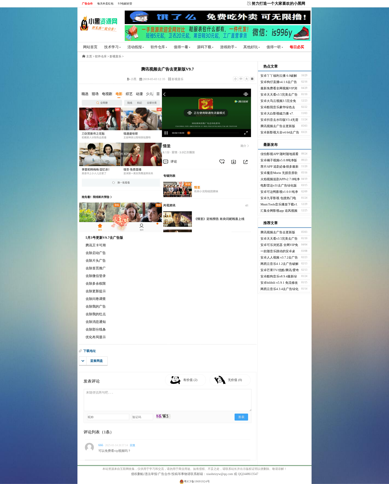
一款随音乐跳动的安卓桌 (277, 251)
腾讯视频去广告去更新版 (277, 126)
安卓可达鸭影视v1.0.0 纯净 (279, 192)
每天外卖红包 (105, 3)
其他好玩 (250, 47)
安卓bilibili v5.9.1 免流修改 (279, 282)
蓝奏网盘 (96, 360)
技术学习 (111, 47)
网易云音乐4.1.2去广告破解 (279, 264)
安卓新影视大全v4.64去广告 (279, 132)
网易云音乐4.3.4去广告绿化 (279, 289)
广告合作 (87, 3)
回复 (132, 445)
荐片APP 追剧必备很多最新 (279, 166)
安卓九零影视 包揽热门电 (278, 198)
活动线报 (134, 47)
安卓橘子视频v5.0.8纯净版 (278, 160)
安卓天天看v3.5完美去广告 (279, 94)
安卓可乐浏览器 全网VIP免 (279, 245)
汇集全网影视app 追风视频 (278, 210)
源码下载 (204, 47)
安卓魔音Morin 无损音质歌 (279, 173)
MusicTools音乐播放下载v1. (279, 204)
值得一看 (181, 47)
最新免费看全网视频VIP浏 (278, 88)
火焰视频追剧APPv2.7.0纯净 (280, 179)
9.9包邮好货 (125, 3)
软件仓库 (158, 47)
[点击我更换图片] (163, 416)
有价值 (190, 380)
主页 (89, 56)
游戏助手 (227, 47)
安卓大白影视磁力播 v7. (277, 113)
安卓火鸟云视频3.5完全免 (278, 101)
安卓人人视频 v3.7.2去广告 (279, 257)
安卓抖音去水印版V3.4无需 (279, 120)
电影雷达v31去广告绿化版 (278, 185)
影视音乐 (115, 56)
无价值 (235, 380)
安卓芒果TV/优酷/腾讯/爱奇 (279, 270)
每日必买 (297, 47)
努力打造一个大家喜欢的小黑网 (278, 3)
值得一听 (274, 47)
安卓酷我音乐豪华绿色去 (277, 107)
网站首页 (90, 47)
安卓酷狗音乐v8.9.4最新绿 (278, 276)
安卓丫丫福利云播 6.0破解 (278, 75)
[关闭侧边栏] (252, 79)
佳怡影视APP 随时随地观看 (279, 154)
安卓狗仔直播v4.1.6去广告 (278, 82)
